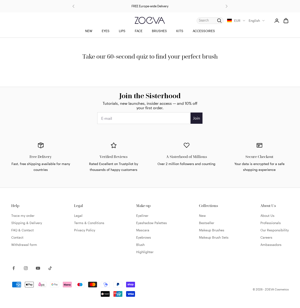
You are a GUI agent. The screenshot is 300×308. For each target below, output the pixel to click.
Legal (78, 216)
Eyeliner (142, 216)
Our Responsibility (274, 230)
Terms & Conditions (89, 223)
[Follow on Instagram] (25, 268)
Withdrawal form (24, 245)
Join (196, 118)
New (202, 216)
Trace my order (22, 216)
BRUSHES (159, 31)
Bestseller (206, 223)
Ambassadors (270, 245)
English (254, 21)
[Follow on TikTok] (50, 268)
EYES (105, 31)
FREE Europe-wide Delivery (150, 6)
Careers (266, 237)
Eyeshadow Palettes (151, 223)
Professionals (270, 223)
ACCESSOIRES (204, 31)
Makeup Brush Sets (214, 237)
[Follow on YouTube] (38, 268)
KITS (179, 31)
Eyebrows (143, 237)
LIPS (122, 31)
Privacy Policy (84, 230)
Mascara (142, 230)
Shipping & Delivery (26, 223)
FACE (138, 31)
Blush (140, 245)
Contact (17, 237)
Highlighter (145, 252)
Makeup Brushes (211, 230)
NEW (88, 31)
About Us (267, 216)
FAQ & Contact (22, 230)
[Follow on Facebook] (13, 268)
